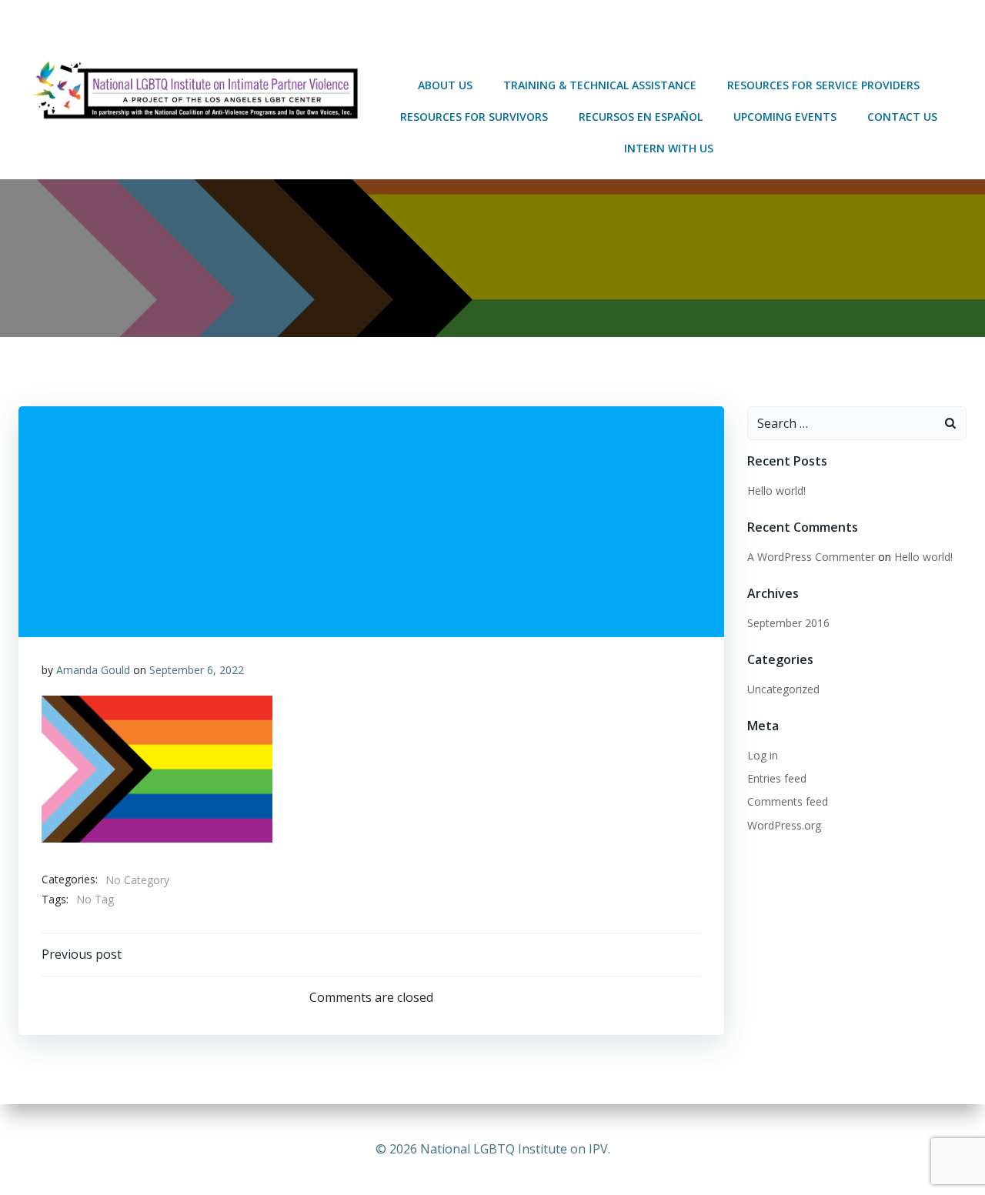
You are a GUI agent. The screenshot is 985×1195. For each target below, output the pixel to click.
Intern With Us (668, 148)
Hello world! (776, 490)
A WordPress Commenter (811, 556)
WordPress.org (784, 825)
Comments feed (787, 801)
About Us (445, 85)
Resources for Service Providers (823, 85)
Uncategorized (783, 689)
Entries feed (776, 778)
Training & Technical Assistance (599, 85)
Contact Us (902, 116)
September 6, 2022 (196, 670)
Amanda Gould (93, 670)
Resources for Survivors (474, 116)
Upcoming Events (784, 116)
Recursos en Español (641, 116)
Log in (762, 755)
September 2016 (788, 623)
